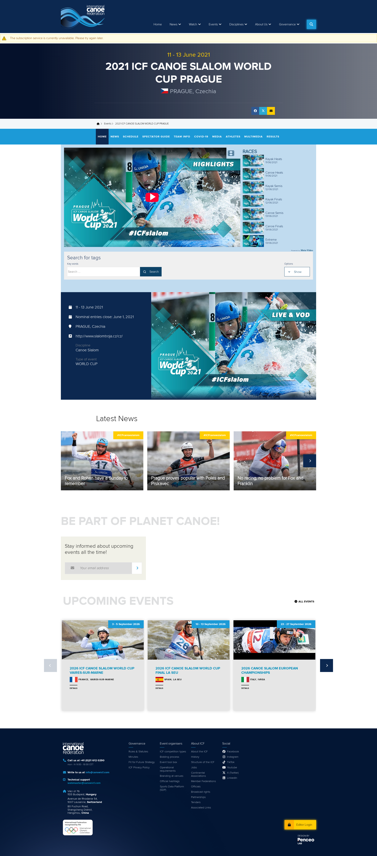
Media (217, 136)
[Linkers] (233, 153)
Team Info (182, 136)
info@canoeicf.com (97, 772)
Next (309, 460)
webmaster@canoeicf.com (84, 783)
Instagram (232, 757)
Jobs (194, 767)
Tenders (195, 802)
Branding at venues (171, 776)
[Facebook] (255, 111)
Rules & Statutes (138, 751)
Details (73, 688)
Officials (195, 786)
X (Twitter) (233, 772)
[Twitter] (263, 111)
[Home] (83, 16)
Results (273, 136)
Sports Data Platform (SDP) (172, 788)
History (195, 757)
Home (158, 24)
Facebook (233, 751)
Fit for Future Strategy (142, 762)
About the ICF (199, 751)
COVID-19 (201, 136)
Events (107, 123)
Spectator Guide (156, 136)
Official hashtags (169, 781)
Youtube (232, 767)
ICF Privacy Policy (139, 767)
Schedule (130, 136)
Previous (67, 460)
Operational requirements (168, 769)
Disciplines (236, 24)
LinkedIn (232, 778)
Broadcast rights (200, 792)
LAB (300, 843)
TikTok (230, 762)
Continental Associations (198, 774)
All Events (306, 601)
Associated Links (201, 807)
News (173, 24)
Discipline (83, 345)
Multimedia (253, 136)
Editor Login (304, 824)
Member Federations (203, 781)
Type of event (86, 359)
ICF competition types (173, 751)
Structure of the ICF (202, 762)
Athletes (233, 136)
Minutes (133, 757)
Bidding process (169, 757)
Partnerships (198, 797)
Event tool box (168, 762)
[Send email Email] (271, 111)
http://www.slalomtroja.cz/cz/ (99, 336)
